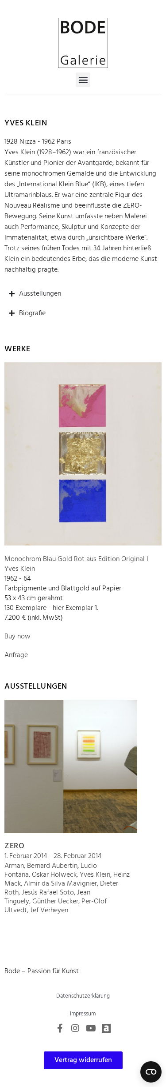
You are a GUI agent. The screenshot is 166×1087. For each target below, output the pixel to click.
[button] (83, 79)
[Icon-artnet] (106, 1028)
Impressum (83, 1014)
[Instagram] (75, 1028)
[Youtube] (90, 1028)
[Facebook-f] (59, 1028)
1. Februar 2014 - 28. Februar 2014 (53, 856)
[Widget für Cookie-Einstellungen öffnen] (151, 1072)
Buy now (17, 636)
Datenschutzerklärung (83, 996)
